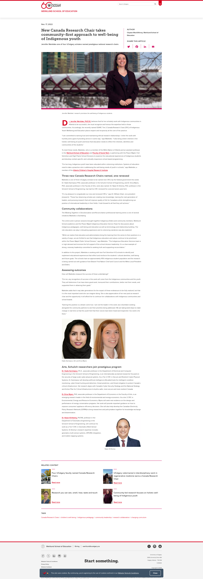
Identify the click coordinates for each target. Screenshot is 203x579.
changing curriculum (138, 517)
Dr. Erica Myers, (68, 394)
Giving (77, 546)
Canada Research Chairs (50, 517)
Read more (56, 482)
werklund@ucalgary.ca (91, 546)
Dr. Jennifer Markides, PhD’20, (80, 121)
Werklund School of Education (59, 11)
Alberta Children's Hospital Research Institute (90, 170)
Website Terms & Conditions (128, 573)
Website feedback (46, 567)
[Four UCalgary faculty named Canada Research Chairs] (46, 476)
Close (155, 573)
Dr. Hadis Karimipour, (70, 371)
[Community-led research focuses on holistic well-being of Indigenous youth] (108, 496)
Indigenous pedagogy (86, 517)
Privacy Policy (45, 564)
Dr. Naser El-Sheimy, (70, 418)
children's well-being (68, 517)
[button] (130, 46)
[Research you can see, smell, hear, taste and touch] (46, 496)
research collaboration (121, 517)
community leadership (103, 517)
